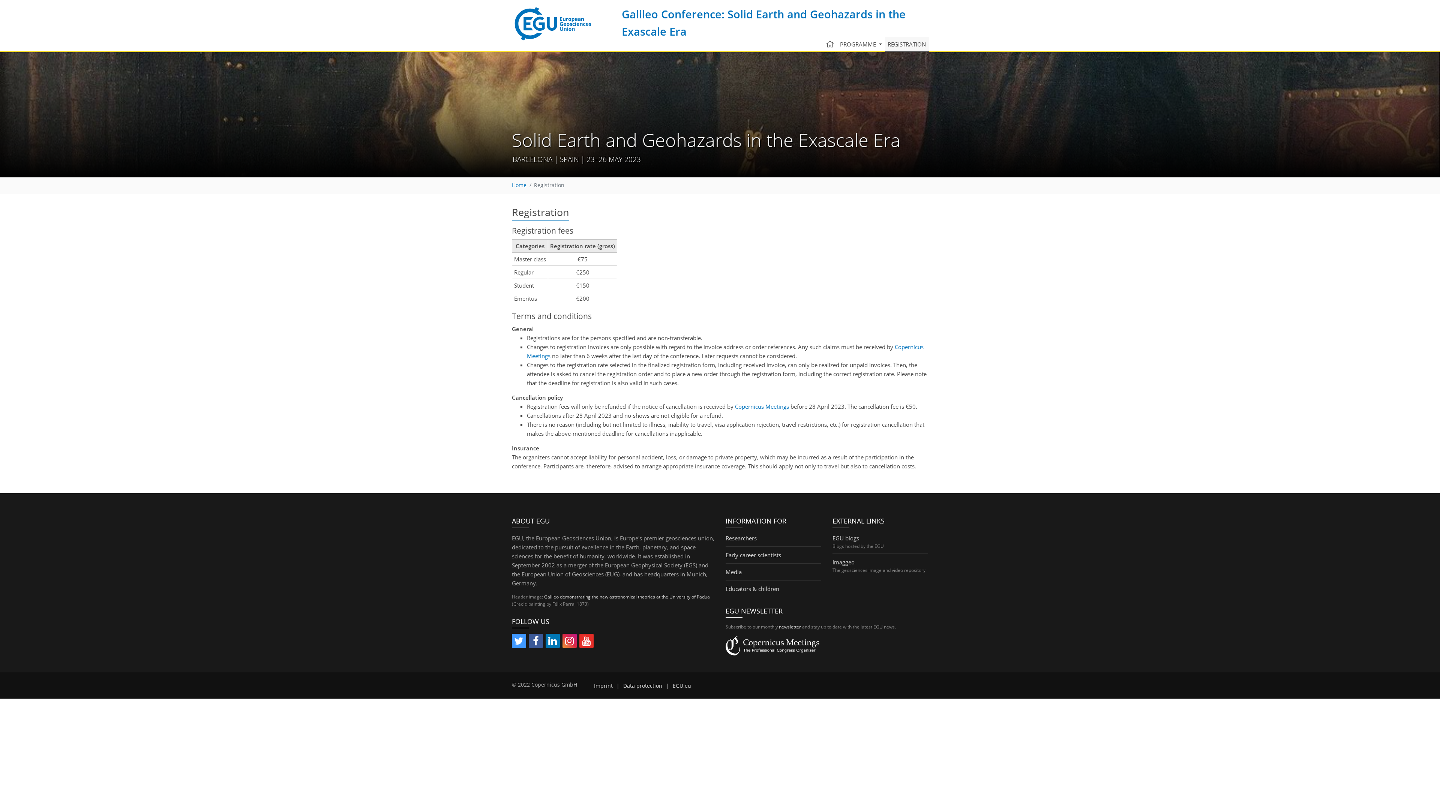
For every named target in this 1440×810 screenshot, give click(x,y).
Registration (907, 44)
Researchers (741, 538)
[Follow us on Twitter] (519, 642)
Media (734, 572)
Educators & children (752, 588)
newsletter (790, 627)
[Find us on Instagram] (569, 642)
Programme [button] (859, 44)
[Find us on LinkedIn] (553, 642)
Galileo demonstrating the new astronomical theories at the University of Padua (627, 597)
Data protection (642, 685)
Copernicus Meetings (762, 406)
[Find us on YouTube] (586, 642)
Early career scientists (753, 555)
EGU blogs (845, 538)
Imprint (603, 685)
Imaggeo (843, 562)
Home (519, 185)
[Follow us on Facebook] (536, 642)
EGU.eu (682, 685)
